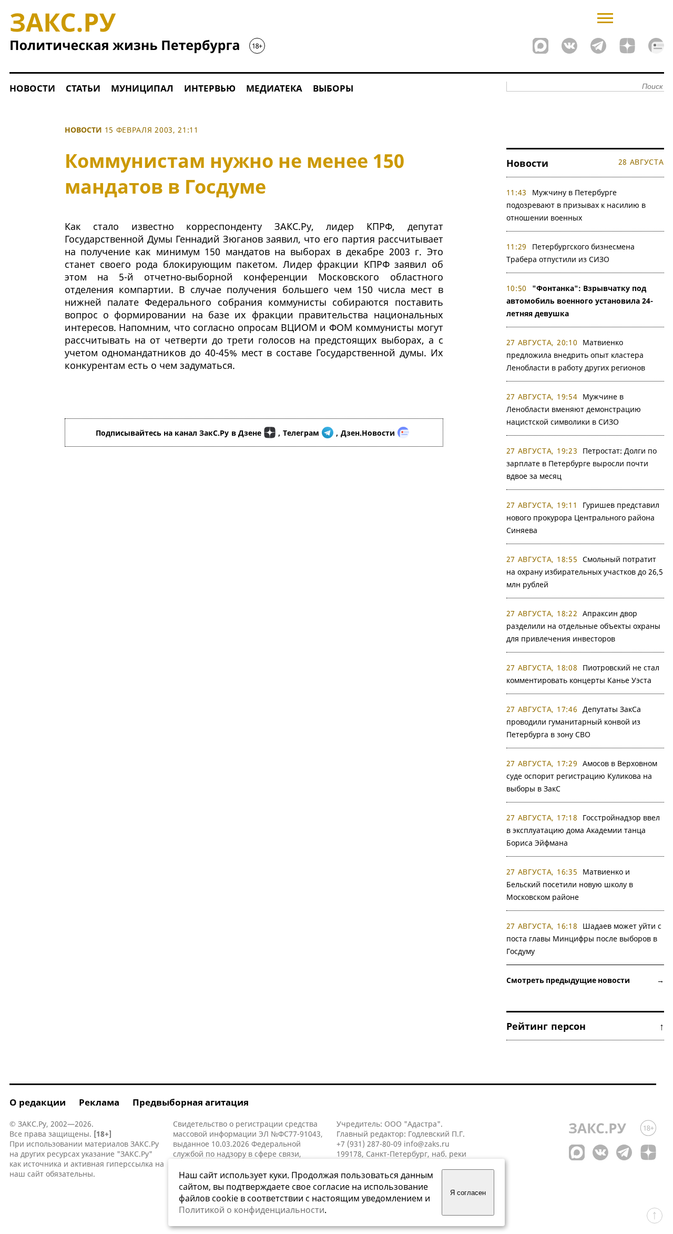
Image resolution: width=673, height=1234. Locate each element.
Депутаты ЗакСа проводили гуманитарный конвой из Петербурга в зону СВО (573, 721)
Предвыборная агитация (190, 1102)
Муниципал (142, 88)
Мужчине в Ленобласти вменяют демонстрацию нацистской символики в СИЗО (573, 409)
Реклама (99, 1102)
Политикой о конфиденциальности (251, 1210)
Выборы (333, 88)
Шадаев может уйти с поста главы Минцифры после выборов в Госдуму (584, 938)
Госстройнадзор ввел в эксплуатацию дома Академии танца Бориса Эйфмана (583, 830)
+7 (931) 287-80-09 (369, 1144)
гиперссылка (129, 1164)
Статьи (83, 88)
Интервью (210, 88)
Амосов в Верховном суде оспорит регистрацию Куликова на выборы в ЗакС (582, 776)
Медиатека (274, 88)
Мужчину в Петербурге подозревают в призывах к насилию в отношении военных (576, 205)
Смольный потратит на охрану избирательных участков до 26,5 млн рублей (584, 571)
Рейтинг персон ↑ (585, 1026)
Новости (32, 88)
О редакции (37, 1102)
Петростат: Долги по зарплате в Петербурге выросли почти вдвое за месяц (581, 463)
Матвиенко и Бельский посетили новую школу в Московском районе (569, 884)
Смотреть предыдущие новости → (585, 980)
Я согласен (468, 1193)
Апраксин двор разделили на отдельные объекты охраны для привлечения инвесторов (583, 626)
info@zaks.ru (427, 1144)
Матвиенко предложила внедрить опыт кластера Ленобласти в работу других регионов (575, 355)
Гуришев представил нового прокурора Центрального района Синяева (583, 517)
